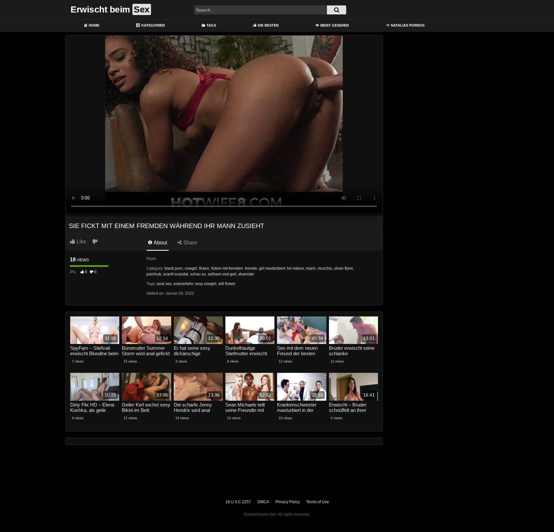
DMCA (263, 502)
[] (336, 9)
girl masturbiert (272, 268)
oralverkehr (183, 284)
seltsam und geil (222, 274)
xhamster (246, 274)
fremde (251, 268)
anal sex (164, 284)
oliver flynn (343, 268)
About (160, 242)
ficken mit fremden (227, 268)
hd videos (295, 268)
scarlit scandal (175, 274)
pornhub (154, 274)
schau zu (198, 274)
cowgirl (191, 268)
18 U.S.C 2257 (238, 502)
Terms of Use (317, 502)
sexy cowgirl (205, 284)
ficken (204, 268)
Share (189, 242)
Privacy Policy (287, 502)
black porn (173, 268)
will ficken (226, 284)
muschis (325, 268)
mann (311, 268)
